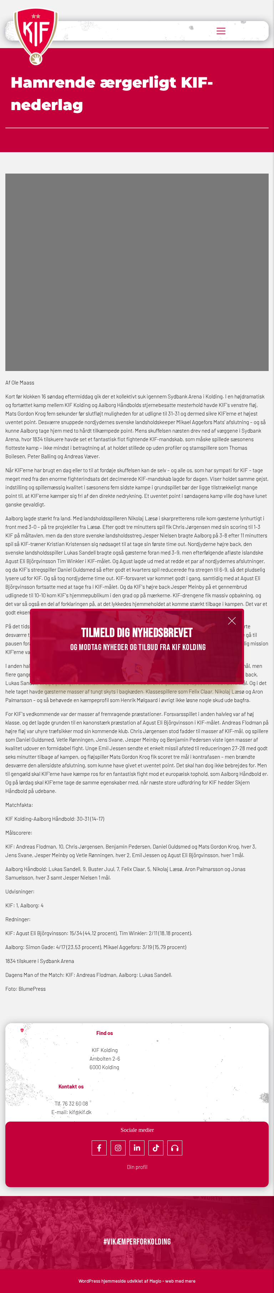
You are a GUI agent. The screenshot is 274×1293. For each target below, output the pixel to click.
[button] (232, 621)
